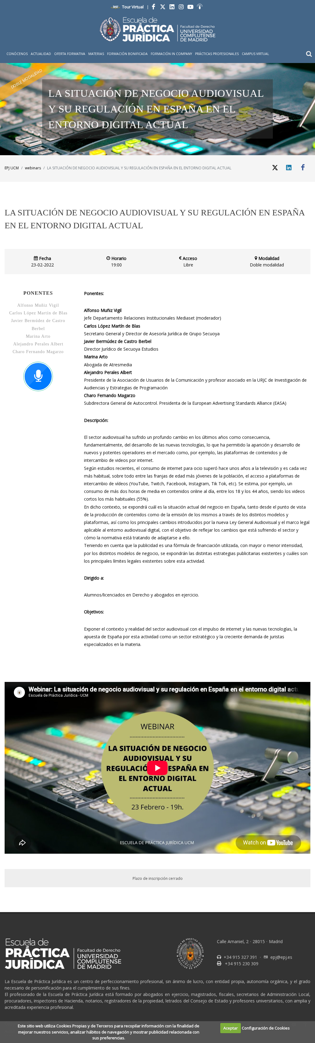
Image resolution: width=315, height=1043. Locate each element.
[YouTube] (190, 7)
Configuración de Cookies (266, 1028)
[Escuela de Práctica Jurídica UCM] (157, 29)
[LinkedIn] (172, 7)
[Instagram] (181, 7)
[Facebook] (153, 7)
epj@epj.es (281, 957)
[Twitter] (162, 7)
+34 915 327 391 (239, 957)
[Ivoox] (199, 7)
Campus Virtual (255, 54)
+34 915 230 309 (241, 963)
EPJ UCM (12, 168)
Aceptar (230, 1028)
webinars (33, 168)
